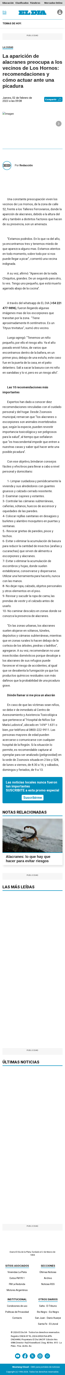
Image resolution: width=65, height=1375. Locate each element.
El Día (21, 1332)
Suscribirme (32, 798)
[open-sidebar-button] (4, 13)
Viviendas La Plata (17, 1272)
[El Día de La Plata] (32, 12)
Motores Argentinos (17, 1290)
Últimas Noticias (48, 1272)
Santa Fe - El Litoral (48, 1324)
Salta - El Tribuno (48, 1306)
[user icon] (59, 13)
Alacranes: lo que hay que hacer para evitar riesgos (28, 859)
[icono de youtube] (17, 1356)
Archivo (48, 1278)
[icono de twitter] (32, 1356)
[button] (59, 123)
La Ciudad (7, 47)
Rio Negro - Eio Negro (48, 1312)
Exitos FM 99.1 (17, 1278)
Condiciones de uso (17, 1306)
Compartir (50, 99)
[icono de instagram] (40, 1356)
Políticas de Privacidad (17, 1312)
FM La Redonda (17, 1284)
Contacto (17, 1318)
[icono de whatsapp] (47, 1356)
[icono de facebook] (25, 1356)
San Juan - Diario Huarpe (48, 1318)
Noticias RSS (48, 1284)
